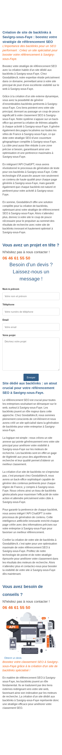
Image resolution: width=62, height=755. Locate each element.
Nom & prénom (10, 289)
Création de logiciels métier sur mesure (25, 715)
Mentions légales (31, 744)
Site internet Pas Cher (15, 711)
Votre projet (9, 335)
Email (5, 319)
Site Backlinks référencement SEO (22, 719)
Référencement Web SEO (17, 723)
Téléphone (8, 304)
